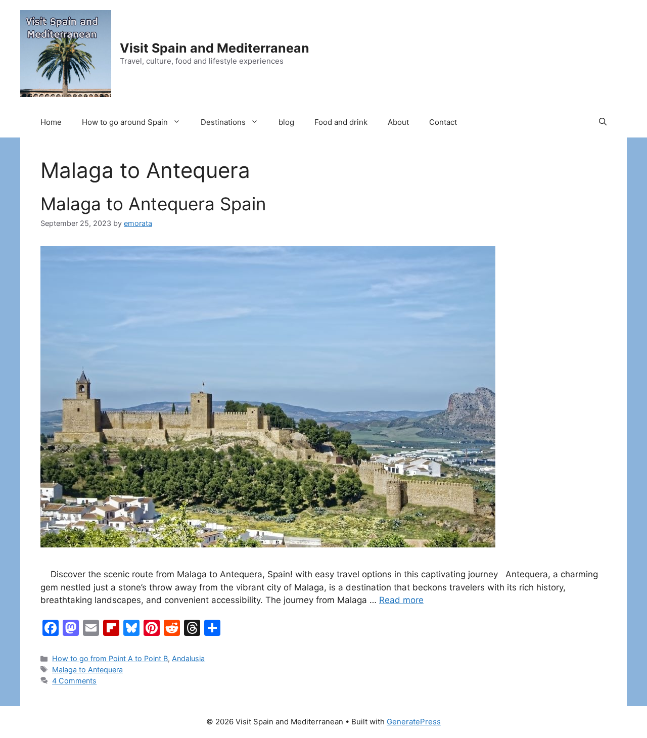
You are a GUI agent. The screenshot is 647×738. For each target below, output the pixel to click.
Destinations (223, 122)
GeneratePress (414, 721)
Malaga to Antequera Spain (153, 203)
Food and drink (340, 122)
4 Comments (74, 680)
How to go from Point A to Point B (110, 658)
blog (286, 122)
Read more (401, 600)
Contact (443, 122)
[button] (603, 122)
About (398, 122)
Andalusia (188, 658)
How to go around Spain (125, 122)
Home (51, 122)
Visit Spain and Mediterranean (214, 48)
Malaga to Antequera (87, 669)
